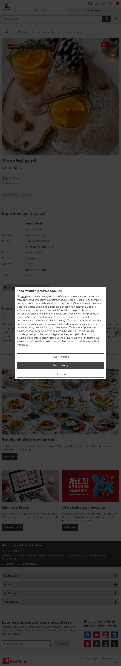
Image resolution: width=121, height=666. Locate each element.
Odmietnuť (60, 374)
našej (24, 296)
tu (27, 344)
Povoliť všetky (60, 365)
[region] (60, 333)
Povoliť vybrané (60, 356)
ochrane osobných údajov (78, 341)
